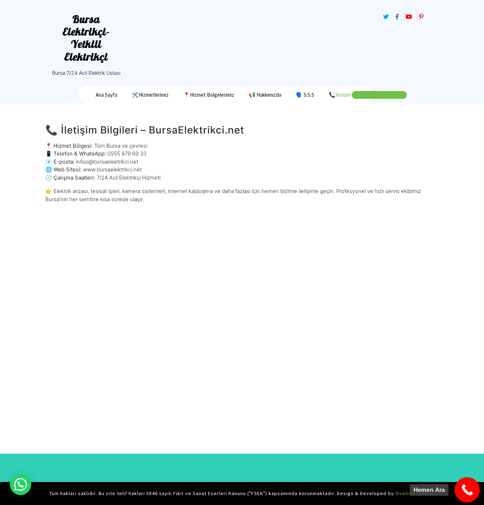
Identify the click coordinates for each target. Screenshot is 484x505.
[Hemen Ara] (467, 490)
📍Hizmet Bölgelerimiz (208, 94)
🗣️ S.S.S (305, 94)
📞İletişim (340, 94)
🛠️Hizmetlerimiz (150, 94)
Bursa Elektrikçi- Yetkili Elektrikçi (86, 37)
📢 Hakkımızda (265, 94)
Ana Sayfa (106, 94)
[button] (20, 484)
